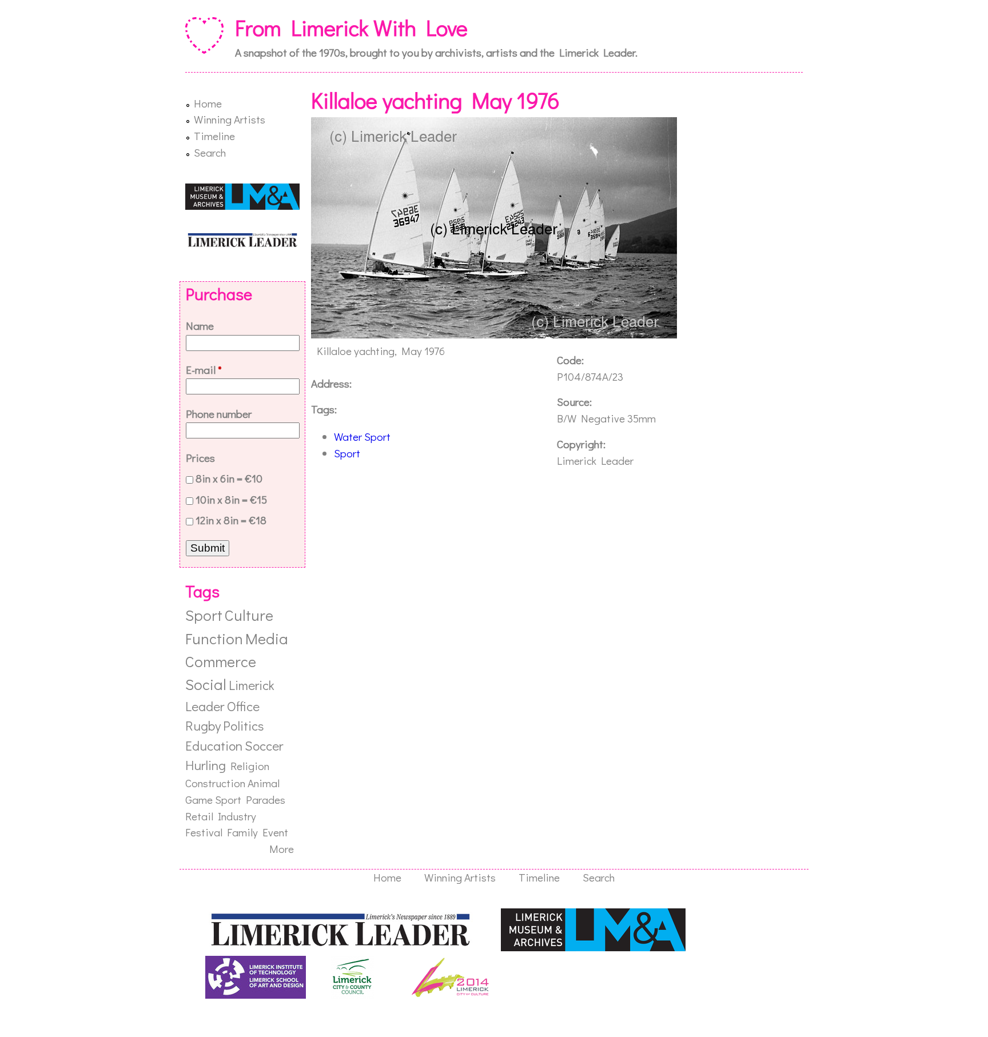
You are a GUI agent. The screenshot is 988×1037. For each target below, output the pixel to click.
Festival (203, 832)
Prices (200, 457)
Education (213, 745)
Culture (249, 615)
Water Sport (362, 436)
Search (210, 152)
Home (208, 103)
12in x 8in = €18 (231, 520)
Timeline (214, 136)
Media (266, 638)
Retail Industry (220, 816)
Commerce (220, 661)
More (281, 848)
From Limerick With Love (351, 27)
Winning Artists (229, 119)
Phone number (219, 413)
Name (200, 325)
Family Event (257, 832)
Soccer (264, 745)
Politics (243, 725)
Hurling (205, 764)
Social (205, 684)
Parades (265, 799)
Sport (347, 453)
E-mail (204, 369)
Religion (249, 766)
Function (214, 638)
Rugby (203, 725)
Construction (215, 783)
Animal (264, 783)
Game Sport (213, 799)
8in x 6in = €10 (229, 478)
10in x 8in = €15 (231, 499)
